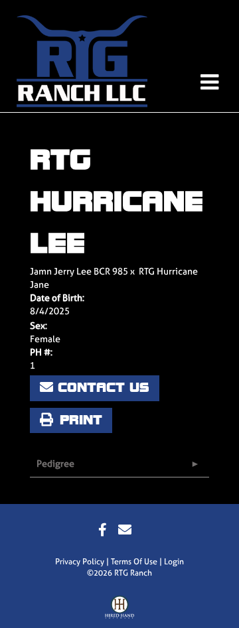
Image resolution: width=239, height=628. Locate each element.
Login (174, 561)
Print (77, 420)
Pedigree (55, 463)
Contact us (101, 387)
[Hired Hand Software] (120, 610)
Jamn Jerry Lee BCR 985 (79, 271)
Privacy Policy (79, 561)
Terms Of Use (134, 561)
